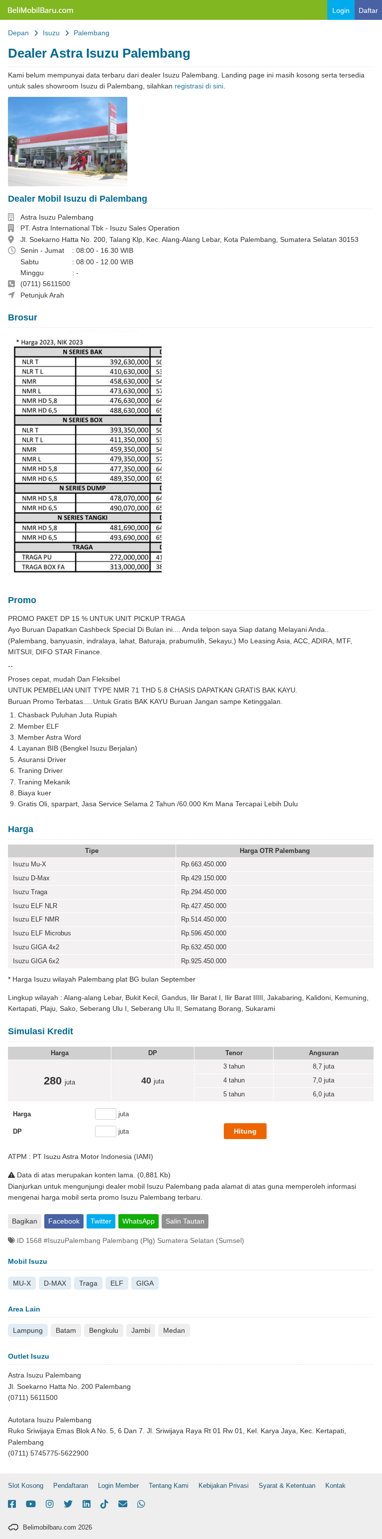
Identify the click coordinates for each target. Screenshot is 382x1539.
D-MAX (55, 1283)
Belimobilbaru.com (40, 10)
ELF (116, 1283)
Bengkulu (103, 1330)
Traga (88, 1283)
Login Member (118, 1485)
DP (17, 1131)
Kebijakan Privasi (223, 1485)
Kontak (335, 1485)
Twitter (101, 1221)
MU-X (22, 1283)
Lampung (28, 1330)
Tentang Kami (169, 1485)
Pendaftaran (70, 1485)
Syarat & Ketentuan (287, 1485)
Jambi (140, 1330)
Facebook (64, 1221)
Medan (174, 1330)
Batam (66, 1330)
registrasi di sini (199, 86)
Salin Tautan (185, 1221)
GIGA (145, 1283)
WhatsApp (138, 1221)
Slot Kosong (25, 1485)
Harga (22, 1114)
